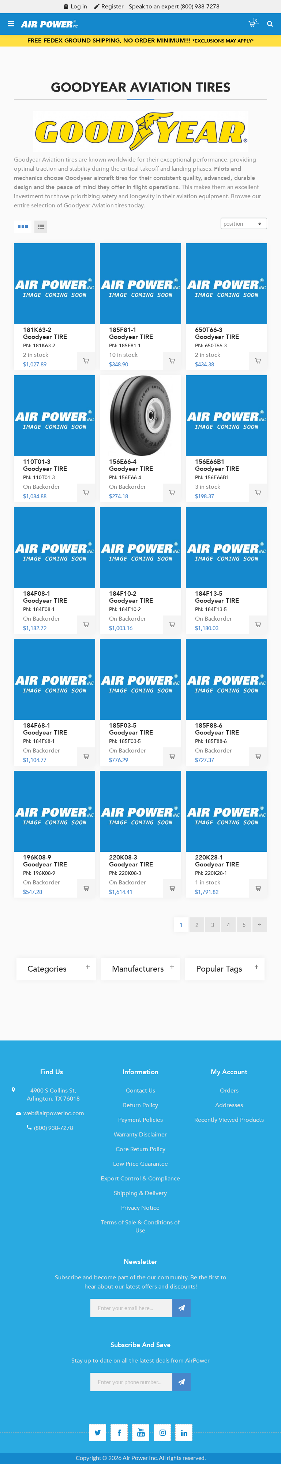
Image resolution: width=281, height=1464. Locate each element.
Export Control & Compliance (140, 1179)
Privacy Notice (140, 1208)
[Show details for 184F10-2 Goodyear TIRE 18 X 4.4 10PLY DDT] (140, 547)
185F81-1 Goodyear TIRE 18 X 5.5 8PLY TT (133, 337)
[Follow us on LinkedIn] (183, 1432)
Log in (79, 7)
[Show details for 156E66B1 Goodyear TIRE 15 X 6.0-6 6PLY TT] (226, 415)
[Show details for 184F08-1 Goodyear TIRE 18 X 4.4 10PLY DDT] (54, 547)
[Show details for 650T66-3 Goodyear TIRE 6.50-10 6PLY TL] (226, 283)
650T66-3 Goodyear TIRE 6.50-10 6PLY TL (218, 337)
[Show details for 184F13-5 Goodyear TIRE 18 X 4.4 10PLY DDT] (226, 547)
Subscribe (181, 1308)
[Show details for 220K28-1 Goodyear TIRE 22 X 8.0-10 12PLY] (226, 811)
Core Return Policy (140, 1149)
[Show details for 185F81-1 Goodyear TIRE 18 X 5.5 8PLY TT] (140, 283)
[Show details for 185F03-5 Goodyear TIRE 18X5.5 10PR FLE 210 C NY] (140, 679)
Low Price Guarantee (140, 1164)
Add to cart (86, 361)
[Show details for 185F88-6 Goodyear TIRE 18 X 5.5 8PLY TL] (226, 679)
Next (259, 924)
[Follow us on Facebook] (119, 1432)
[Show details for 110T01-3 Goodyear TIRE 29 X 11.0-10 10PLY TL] (54, 415)
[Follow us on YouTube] (140, 1432)
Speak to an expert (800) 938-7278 (174, 7)
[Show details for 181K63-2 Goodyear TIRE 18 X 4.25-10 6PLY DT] (54, 283)
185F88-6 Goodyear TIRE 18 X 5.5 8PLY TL (219, 732)
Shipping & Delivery (140, 1193)
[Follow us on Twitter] (97, 1432)
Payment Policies (140, 1120)
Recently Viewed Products (229, 1120)
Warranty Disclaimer (140, 1135)
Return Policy (140, 1105)
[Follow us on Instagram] (162, 1432)
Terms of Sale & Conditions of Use (140, 1227)
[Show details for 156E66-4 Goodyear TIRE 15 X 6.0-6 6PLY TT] (140, 415)
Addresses (229, 1105)
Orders (229, 1091)
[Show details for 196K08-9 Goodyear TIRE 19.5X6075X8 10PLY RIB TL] (54, 811)
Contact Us (140, 1091)
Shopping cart (256, 20)
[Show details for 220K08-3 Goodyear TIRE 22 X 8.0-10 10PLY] (140, 811)
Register (112, 7)
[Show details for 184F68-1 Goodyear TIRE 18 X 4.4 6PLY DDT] (54, 679)
